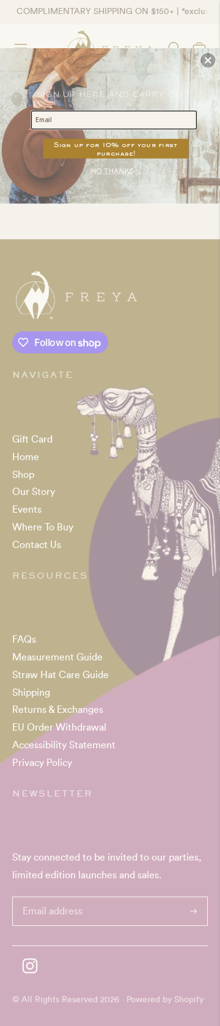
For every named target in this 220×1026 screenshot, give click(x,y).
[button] (207, 60)
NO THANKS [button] (112, 171)
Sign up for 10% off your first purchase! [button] (116, 148)
